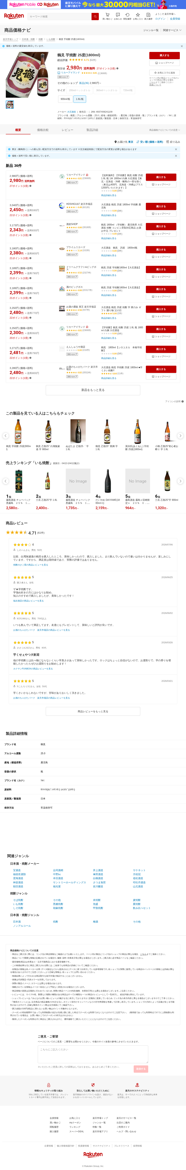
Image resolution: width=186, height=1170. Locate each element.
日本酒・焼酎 (28, 39)
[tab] (18, 130)
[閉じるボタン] (182, 46)
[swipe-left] (6, 436)
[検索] (95, 16)
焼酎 (41, 39)
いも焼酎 (50, 39)
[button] (118, 16)
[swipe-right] (180, 436)
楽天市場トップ (10, 39)
